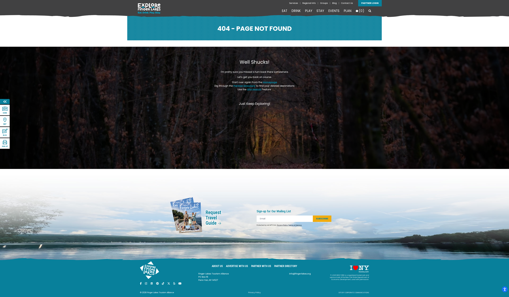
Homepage (270, 82)
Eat (284, 11)
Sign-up (5, 146)
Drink (296, 11)
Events (333, 11)
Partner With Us (261, 266)
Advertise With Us (237, 266)
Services (293, 3)
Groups (324, 3)
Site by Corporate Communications (354, 292)
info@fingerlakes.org (300, 273)
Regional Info (309, 3)
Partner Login (370, 3)
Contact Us (347, 3)
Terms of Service (295, 225)
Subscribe (322, 218)
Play (308, 11)
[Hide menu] (5, 101)
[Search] (369, 11)
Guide (5, 113)
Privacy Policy (282, 225)
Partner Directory (244, 85)
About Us (217, 266)
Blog (334, 3)
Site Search (254, 89)
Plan (347, 11)
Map (4, 124)
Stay (320, 11)
